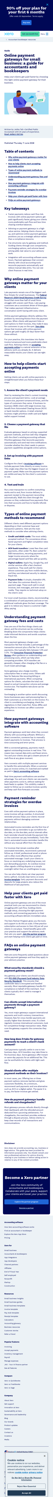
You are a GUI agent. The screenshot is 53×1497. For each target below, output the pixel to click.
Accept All (26, 1493)
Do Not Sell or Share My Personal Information (26, 1478)
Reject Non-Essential (26, 1486)
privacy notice (36, 1472)
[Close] (44, 1456)
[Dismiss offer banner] (47, 4)
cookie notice (21, 1472)
